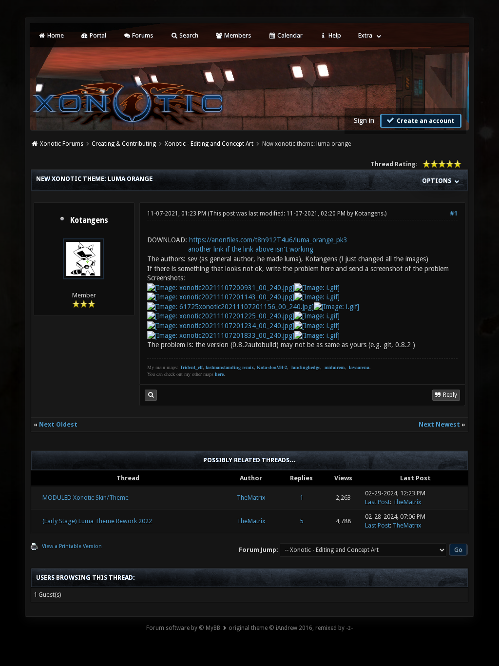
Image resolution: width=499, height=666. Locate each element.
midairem (335, 367)
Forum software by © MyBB (183, 628)
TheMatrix (251, 497)
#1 (454, 213)
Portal (97, 35)
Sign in (364, 120)
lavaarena (359, 367)
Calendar (289, 35)
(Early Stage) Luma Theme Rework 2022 (97, 521)
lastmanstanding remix (230, 367)
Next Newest (439, 424)
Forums (142, 35)
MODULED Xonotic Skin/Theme (85, 497)
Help (334, 35)
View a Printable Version (72, 546)
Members (237, 35)
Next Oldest (58, 424)
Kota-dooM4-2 (272, 367)
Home (55, 35)
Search (188, 35)
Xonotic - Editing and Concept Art (209, 143)
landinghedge (305, 367)
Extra (365, 35)
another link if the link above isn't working (250, 249)
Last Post (377, 502)
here (219, 374)
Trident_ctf (191, 367)
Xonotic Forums (61, 143)
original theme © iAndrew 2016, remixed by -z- (291, 628)
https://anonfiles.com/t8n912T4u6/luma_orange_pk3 (268, 240)
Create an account (424, 121)
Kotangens (89, 220)
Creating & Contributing (124, 143)
